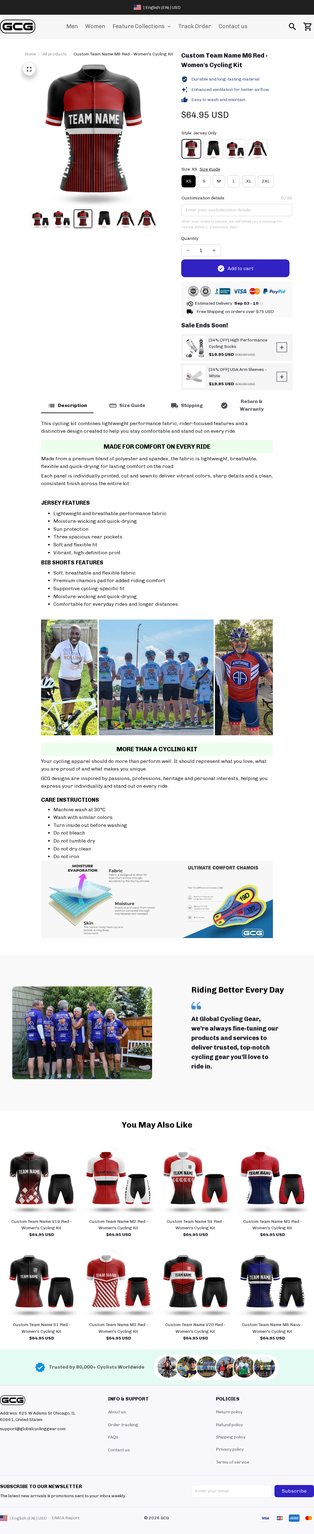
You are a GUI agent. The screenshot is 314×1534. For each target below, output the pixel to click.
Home (30, 54)
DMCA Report (65, 1518)
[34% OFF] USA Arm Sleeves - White (238, 373)
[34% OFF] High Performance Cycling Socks (238, 343)
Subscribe (294, 1491)
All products (55, 54)
